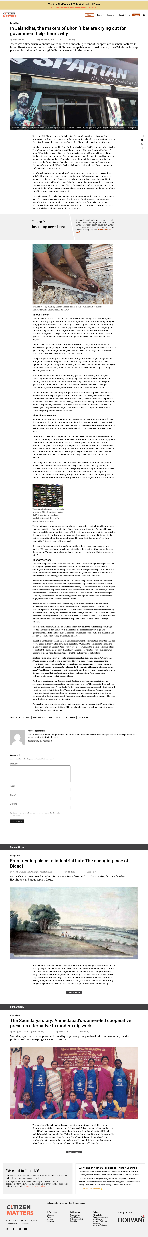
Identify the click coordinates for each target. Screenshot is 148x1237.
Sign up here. (79, 1203)
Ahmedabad (15, 1015)
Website (13, 804)
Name (13, 786)
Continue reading (74, 992)
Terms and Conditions (100, 1217)
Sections (110, 15)
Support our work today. (34, 1186)
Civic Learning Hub (76, 1219)
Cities (89, 15)
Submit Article (124, 15)
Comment (14, 764)
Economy (70, 39)
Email (13, 795)
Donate (136, 15)
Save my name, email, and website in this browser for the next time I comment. (38, 814)
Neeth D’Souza (19, 872)
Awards (50, 1219)
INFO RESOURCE (69, 717)
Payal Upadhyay (36, 1031)
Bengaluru (15, 855)
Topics (100, 15)
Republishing (97, 1219)
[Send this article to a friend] (142, 136)
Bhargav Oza (18, 1031)
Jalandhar (14, 23)
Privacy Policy (98, 1215)
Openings (50, 1221)
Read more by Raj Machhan (39, 741)
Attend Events (75, 1217)
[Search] (144, 15)
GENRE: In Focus (55, 717)
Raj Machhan (19, 39)
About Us (50, 1215)
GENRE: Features (39, 717)
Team (49, 1217)
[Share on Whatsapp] (142, 144)
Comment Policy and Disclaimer (100, 1222)
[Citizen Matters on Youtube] (25, 1229)
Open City (73, 1221)
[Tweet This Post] (142, 140)
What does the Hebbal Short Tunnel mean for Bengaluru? (74, 7)
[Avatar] (17, 737)
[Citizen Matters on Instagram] (7, 1229)
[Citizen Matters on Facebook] (13, 1229)
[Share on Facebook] (142, 148)
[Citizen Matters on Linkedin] (19, 1229)
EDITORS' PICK (24, 717)
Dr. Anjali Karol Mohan (41, 872)
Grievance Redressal (100, 1225)
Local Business (84, 717)
